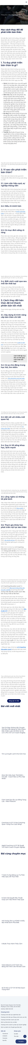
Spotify (4, 1040)
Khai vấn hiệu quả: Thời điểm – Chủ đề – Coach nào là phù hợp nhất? (13, 776)
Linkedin (5, 1036)
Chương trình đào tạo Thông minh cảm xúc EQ (13, 1017)
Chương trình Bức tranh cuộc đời (10, 1019)
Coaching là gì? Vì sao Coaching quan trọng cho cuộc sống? (13, 823)
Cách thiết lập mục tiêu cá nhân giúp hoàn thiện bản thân (20, 358)
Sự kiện (16, 1033)
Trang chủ (4, 15)
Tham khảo (18, 15)
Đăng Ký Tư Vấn (14, 701)
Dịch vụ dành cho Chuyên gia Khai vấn (11, 1027)
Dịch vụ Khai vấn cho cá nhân (9, 1022)
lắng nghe (20, 508)
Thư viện (11, 15)
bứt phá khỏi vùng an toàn (16, 378)
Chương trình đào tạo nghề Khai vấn (11, 1014)
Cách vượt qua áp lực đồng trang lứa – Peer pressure (14, 800)
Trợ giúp (21, 1041)
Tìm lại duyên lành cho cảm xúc (14, 754)
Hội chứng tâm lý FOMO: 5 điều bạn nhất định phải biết (13, 921)
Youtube (5, 1038)
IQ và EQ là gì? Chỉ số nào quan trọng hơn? (13, 988)
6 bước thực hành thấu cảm (12, 944)
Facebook (5, 1033)
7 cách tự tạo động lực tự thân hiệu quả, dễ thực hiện (13, 876)
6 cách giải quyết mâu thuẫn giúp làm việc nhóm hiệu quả (13, 898)
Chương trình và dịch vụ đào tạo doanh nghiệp (14, 1024)
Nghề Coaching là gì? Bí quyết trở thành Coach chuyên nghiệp (13, 846)
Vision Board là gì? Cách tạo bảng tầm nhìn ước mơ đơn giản (13, 965)
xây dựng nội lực (9, 540)
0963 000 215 (9, 1009)
